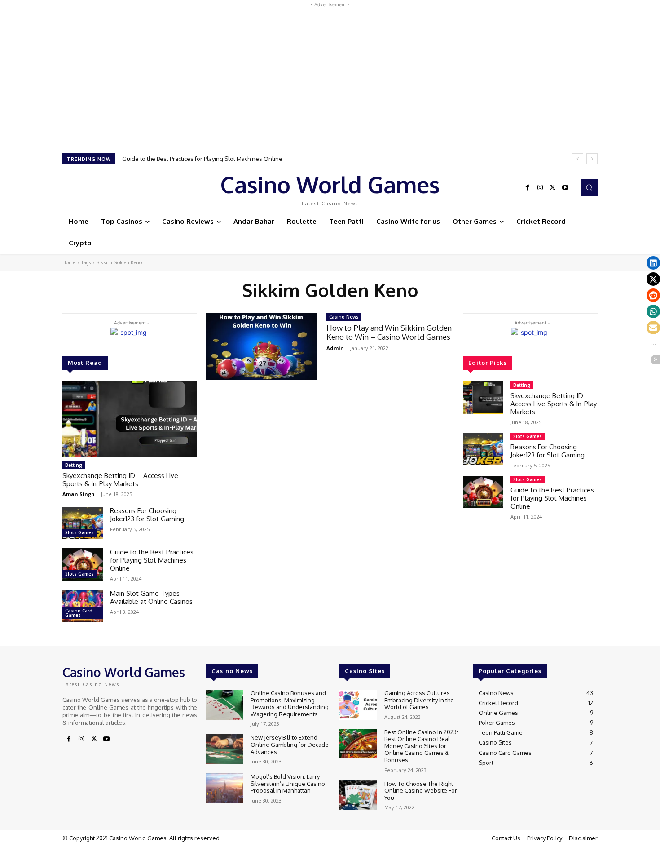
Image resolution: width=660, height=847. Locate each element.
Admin (335, 348)
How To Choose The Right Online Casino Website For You (420, 790)
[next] (592, 158)
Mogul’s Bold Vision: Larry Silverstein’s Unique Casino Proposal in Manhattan (288, 783)
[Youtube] (565, 188)
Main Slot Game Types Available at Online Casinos (197, 158)
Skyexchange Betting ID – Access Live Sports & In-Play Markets (120, 479)
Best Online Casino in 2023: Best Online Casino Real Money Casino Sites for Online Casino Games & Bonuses (421, 745)
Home (68, 262)
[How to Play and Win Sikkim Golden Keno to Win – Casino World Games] (261, 346)
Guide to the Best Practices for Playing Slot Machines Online (152, 560)
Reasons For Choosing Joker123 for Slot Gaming (147, 514)
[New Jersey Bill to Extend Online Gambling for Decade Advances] (224, 749)
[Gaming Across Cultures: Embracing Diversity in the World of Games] (358, 705)
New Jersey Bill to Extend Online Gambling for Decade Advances (290, 744)
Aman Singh (78, 494)
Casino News (344, 317)
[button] (589, 187)
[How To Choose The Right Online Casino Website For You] (358, 795)
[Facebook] (527, 188)
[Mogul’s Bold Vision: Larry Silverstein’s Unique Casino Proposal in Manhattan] (224, 788)
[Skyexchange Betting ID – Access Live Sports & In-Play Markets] (129, 419)
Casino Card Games (78, 613)
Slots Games (79, 532)
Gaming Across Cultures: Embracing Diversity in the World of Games (419, 699)
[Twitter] (552, 188)
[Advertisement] (330, 72)
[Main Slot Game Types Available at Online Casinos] (82, 606)
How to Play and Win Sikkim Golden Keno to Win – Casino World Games (389, 332)
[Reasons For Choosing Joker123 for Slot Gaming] (82, 523)
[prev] (577, 158)
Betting (73, 465)
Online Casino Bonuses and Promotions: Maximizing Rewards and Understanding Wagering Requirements (290, 703)
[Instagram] (540, 188)
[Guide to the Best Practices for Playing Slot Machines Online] (82, 564)
